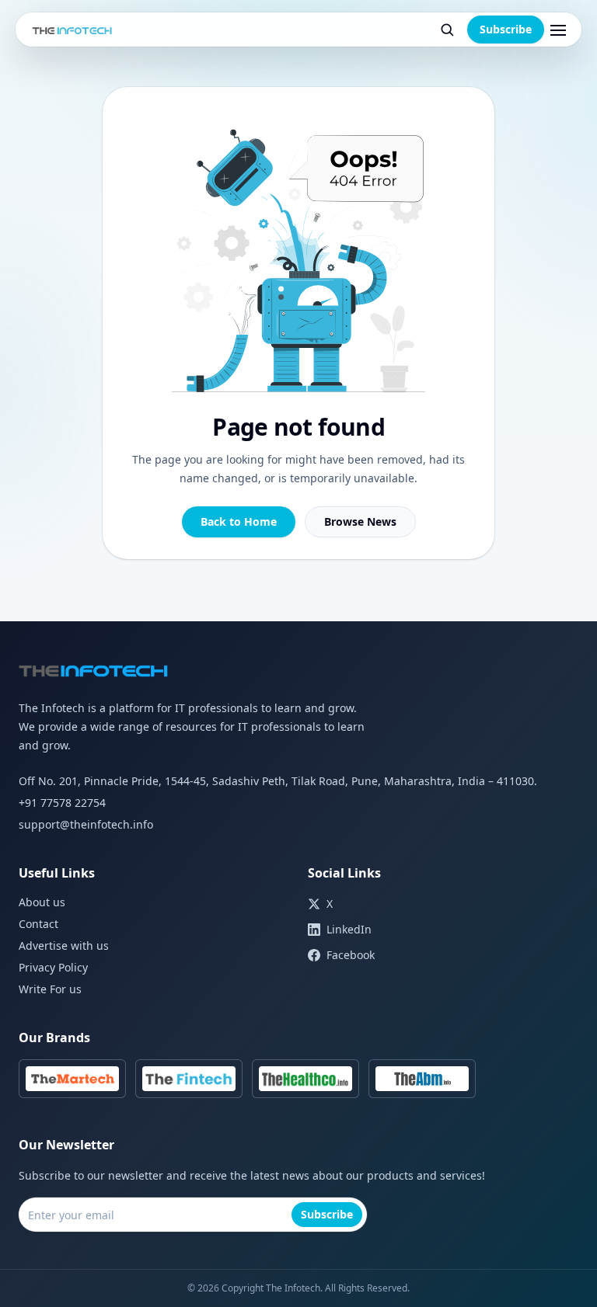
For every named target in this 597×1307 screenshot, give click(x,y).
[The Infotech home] (72, 29)
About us (42, 902)
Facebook (350, 954)
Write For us (50, 989)
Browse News (360, 521)
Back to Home (239, 521)
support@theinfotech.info (86, 824)
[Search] (447, 29)
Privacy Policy (53, 967)
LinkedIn (349, 929)
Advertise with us (64, 945)
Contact (38, 923)
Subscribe (506, 29)
